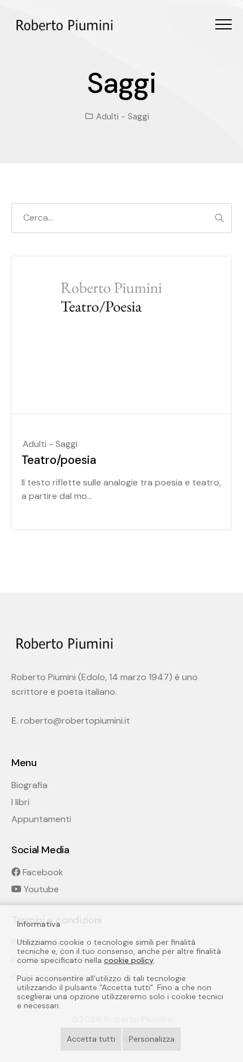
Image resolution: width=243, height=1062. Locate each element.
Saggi (138, 116)
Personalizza (152, 1039)
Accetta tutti (91, 1039)
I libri (20, 802)
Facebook (41, 872)
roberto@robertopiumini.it (75, 720)
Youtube (40, 889)
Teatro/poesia (58, 460)
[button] (223, 24)
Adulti (107, 116)
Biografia (29, 785)
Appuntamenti (41, 819)
